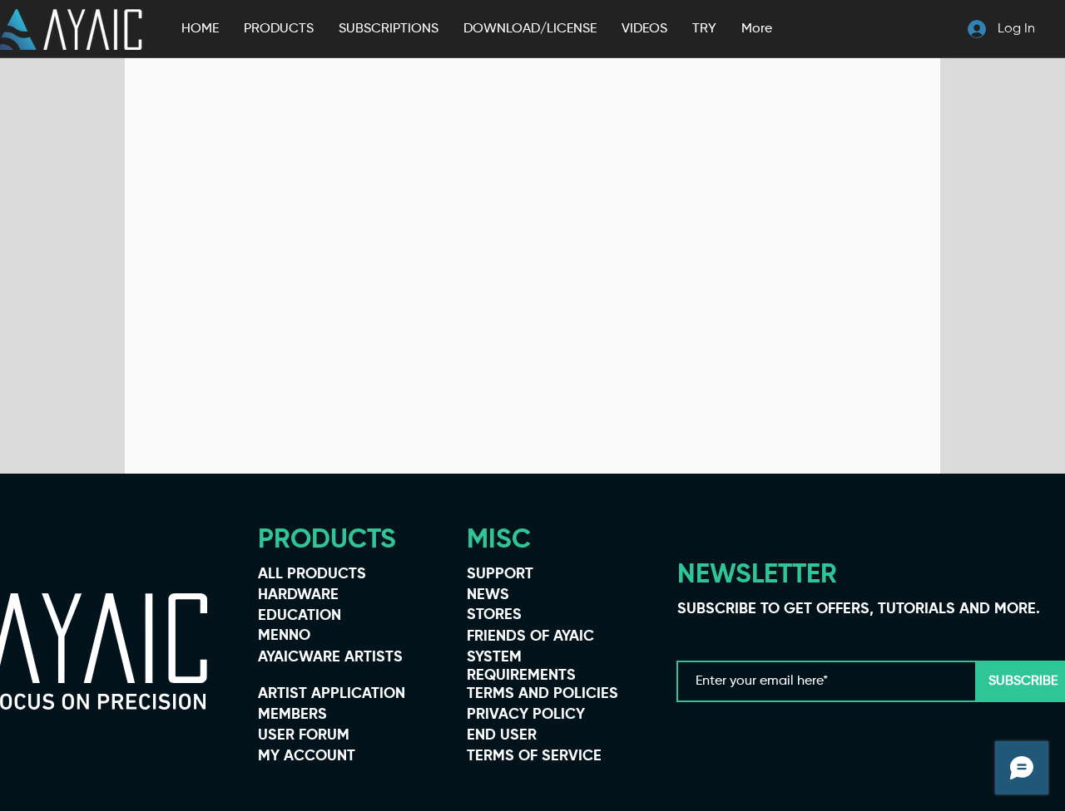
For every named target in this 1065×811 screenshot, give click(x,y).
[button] (278, 29)
